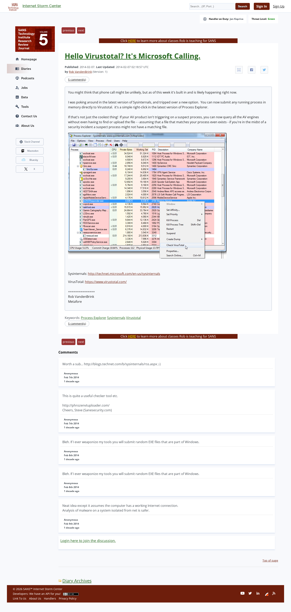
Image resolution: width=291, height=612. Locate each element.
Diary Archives (76, 581)
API (48, 594)
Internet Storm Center (42, 5)
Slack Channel (32, 141)
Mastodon (32, 150)
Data (24, 97)
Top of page (270, 560)
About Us (27, 125)
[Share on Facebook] (251, 70)
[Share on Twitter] (264, 70)
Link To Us (19, 598)
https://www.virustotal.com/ (106, 282)
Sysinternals (116, 318)
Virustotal (133, 318)
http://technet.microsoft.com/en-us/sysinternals (124, 273)
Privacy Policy (67, 598)
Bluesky (33, 160)
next (81, 30)
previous (68, 30)
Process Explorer (93, 318)
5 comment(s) (77, 79)
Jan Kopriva (236, 19)
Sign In (261, 6)
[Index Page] (13, 6)
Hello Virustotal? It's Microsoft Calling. (132, 56)
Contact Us (29, 116)
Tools (25, 106)
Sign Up (278, 6)
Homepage (29, 59)
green (271, 19)
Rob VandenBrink (80, 72)
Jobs (24, 87)
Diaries (26, 68)
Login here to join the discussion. (88, 540)
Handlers (50, 598)
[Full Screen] (239, 70)
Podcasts (27, 78)
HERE (132, 41)
